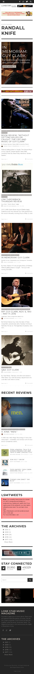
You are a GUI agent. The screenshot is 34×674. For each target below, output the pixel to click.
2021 (6, 530)
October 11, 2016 (24, 146)
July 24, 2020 (18, 434)
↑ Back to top (16, 671)
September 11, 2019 (26, 454)
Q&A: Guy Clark (10, 370)
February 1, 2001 (17, 372)
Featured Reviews (24, 131)
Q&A (10, 367)
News (12, 255)
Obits (17, 255)
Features (5, 367)
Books (4, 131)
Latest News (6, 255)
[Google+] (23, 1)
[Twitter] (26, 1)
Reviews (4, 132)
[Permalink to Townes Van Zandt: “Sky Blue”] (5, 482)
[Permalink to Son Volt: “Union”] (5, 462)
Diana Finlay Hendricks (11, 146)
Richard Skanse (9, 318)
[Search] (3, 1)
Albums (4, 195)
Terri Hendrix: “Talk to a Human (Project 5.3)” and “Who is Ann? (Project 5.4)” (21, 451)
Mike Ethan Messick (10, 206)
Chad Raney (7, 372)
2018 (6, 537)
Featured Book (12, 131)
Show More (8, 542)
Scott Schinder (15, 461)
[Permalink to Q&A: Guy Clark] (17, 351)
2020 (7, 532)
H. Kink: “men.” (9, 432)
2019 (6, 534)
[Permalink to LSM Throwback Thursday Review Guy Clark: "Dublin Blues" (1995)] (17, 178)
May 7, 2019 (24, 461)
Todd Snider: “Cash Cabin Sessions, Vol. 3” (20, 470)
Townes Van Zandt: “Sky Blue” (20, 480)
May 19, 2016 (20, 206)
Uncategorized (25, 309)
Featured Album (13, 195)
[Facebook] (19, 1)
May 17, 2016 (17, 262)
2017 (6, 539)
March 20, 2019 (25, 483)
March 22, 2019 (27, 473)
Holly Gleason (8, 262)
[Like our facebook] (19, 568)
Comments (30, 273)
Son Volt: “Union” (17, 459)
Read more (4, 159)
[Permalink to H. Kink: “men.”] (17, 412)
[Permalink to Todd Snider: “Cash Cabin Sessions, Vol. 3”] (5, 472)
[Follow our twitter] (3, 568)
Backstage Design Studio (17, 667)
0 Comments (29, 159)
